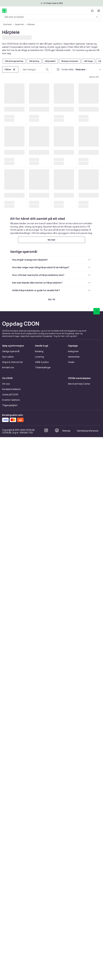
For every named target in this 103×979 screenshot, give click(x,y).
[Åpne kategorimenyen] (98, 11)
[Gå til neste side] (93, 745)
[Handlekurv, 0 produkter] (92, 11)
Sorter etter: (68, 69)
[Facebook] (57, 972)
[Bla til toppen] (96, 853)
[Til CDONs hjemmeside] (4, 11)
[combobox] (51, 16)
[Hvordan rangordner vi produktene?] (58, 69)
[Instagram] (46, 972)
